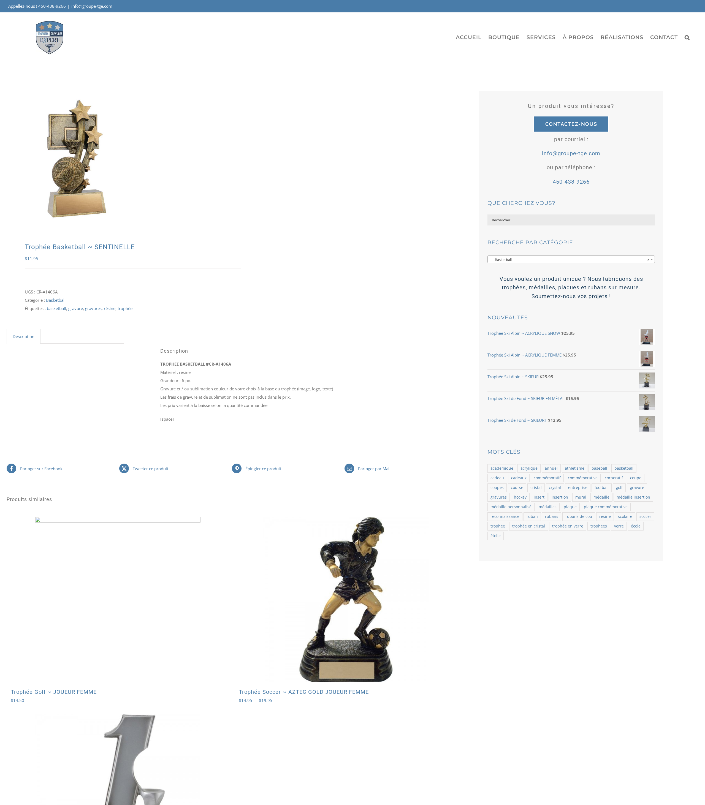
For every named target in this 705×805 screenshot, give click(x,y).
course (517, 487)
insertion (560, 497)
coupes (497, 487)
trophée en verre (567, 526)
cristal (536, 487)
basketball (56, 308)
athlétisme (574, 468)
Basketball (56, 300)
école (636, 526)
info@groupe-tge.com (91, 6)
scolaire (625, 516)
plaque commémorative (606, 506)
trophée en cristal (528, 526)
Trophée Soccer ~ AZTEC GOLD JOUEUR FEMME (304, 692)
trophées (598, 526)
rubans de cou (578, 516)
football (602, 487)
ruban (532, 516)
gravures (93, 308)
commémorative (583, 477)
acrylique (529, 468)
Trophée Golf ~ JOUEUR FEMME (54, 692)
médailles (548, 506)
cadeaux (519, 477)
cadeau (497, 477)
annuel (551, 468)
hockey (520, 497)
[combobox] (571, 259)
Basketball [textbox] (569, 259)
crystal (555, 487)
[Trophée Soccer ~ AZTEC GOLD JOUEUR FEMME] (346, 599)
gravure (75, 308)
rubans (551, 516)
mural (580, 497)
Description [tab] (23, 336)
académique (501, 468)
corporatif (614, 477)
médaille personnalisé (511, 506)
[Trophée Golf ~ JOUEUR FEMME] (118, 599)
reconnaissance (504, 516)
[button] (687, 37)
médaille (601, 497)
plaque (570, 506)
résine (109, 308)
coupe (635, 477)
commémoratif (547, 477)
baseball (599, 468)
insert (539, 497)
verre (619, 526)
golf (619, 487)
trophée (125, 308)
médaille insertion (633, 497)
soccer (645, 516)
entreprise (577, 487)
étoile (495, 535)
